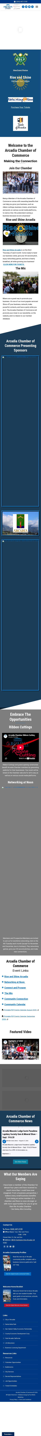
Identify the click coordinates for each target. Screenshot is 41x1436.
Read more (5, 1153)
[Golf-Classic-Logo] (20, 59)
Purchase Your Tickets (20, 107)
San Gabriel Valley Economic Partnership (18, 1329)
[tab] (16, 1216)
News (16, 1140)
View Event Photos (20, 70)
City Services (9, 1372)
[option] (20, 1193)
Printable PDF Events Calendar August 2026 (21, 1010)
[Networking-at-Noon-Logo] (20, 99)
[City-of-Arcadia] (20, 523)
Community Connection (16, 998)
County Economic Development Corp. (17, 1334)
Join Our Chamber (20, 168)
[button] (4, 1141)
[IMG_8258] (20, 182)
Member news (10, 1140)
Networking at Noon (14, 982)
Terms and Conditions (25, 1399)
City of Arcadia (10, 1319)
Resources (8, 1358)
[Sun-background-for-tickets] (20, 82)
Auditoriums (9, 1367)
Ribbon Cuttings (20, 727)
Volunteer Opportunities (13, 1362)
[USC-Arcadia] (20, 615)
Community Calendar (15, 1004)
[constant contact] (20, 861)
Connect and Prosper (15, 987)
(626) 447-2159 (21, 2)
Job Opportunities (11, 1381)
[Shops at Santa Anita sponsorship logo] (20, 431)
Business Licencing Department (15, 1348)
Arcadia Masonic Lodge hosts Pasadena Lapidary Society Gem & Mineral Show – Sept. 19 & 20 (19, 1134)
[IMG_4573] (20, 283)
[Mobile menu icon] (37, 7)
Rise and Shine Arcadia (20, 220)
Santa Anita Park (10, 1324)
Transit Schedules (11, 1386)
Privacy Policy (13, 1399)
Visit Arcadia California (12, 1338)
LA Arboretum (10, 1343)
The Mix (21, 268)
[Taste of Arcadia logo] (20, 123)
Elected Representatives (13, 1376)
